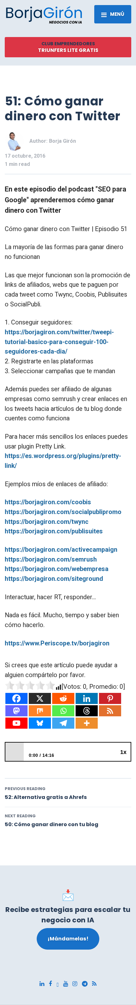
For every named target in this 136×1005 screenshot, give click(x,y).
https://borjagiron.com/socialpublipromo (63, 512)
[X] (40, 698)
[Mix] (40, 710)
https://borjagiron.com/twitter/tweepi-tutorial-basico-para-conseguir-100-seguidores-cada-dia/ (59, 342)
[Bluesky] (40, 723)
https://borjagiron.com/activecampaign (61, 549)
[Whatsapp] (63, 710)
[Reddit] (63, 698)
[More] (87, 723)
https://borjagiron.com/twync (47, 521)
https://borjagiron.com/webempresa (56, 569)
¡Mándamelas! (68, 938)
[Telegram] (63, 723)
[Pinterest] (110, 698)
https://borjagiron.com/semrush (51, 559)
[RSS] (110, 710)
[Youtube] (16, 723)
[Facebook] (16, 698)
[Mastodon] (16, 710)
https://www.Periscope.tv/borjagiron (57, 643)
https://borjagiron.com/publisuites (54, 531)
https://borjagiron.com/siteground (54, 578)
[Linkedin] (87, 698)
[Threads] (87, 710)
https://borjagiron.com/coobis (48, 502)
